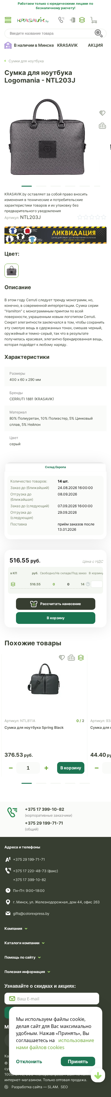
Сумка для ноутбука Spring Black (34, 727)
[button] (8, 20)
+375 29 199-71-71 (29, 859)
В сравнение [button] (71, 657)
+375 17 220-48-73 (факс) (35, 871)
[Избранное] (82, 20)
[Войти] (74, 20)
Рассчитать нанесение (60, 604)
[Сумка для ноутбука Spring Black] (44, 679)
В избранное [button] (61, 657)
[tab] (55, 467)
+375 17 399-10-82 (29, 879)
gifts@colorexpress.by (31, 913)
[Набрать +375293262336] (61, 20)
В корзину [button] (70, 767)
